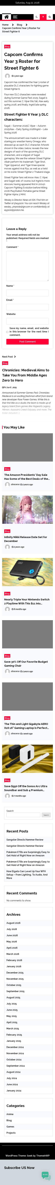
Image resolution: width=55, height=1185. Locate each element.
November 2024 (15, 1053)
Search (10, 811)
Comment (12, 247)
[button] (37, 17)
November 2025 (15, 979)
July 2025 (11, 1003)
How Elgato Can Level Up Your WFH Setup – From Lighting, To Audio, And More (27, 874)
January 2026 (13, 966)
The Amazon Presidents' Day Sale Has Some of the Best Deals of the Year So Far (26, 477)
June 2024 (12, 1084)
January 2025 (13, 1041)
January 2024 (13, 1090)
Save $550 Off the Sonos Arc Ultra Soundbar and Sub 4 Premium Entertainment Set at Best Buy (25, 788)
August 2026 (13, 923)
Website (11, 314)
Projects (11, 1133)
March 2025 (12, 1028)
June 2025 (11, 1010)
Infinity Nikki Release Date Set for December (25, 539)
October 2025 (13, 985)
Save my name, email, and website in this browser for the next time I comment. (29, 331)
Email (10, 300)
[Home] (6, 17)
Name (10, 286)
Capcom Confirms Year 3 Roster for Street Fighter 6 (23, 61)
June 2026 (12, 935)
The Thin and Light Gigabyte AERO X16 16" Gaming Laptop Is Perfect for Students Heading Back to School (26, 726)
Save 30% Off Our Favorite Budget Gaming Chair (26, 663)
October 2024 (13, 1059)
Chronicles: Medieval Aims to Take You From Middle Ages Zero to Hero (25, 375)
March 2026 (12, 954)
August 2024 (13, 1072)
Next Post (7, 356)
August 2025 (13, 997)
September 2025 (15, 991)
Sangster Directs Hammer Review (24, 839)
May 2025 (11, 1016)
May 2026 (11, 941)
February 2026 (14, 960)
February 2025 (14, 1034)
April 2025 (11, 1022)
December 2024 (15, 1047)
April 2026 (11, 947)
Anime (9, 1114)
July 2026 (11, 929)
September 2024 (15, 1065)
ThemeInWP (43, 1155)
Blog (7, 46)
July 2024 (11, 1078)
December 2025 (14, 972)
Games (10, 1126)
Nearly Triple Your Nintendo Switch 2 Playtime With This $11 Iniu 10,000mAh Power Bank (27, 601)
